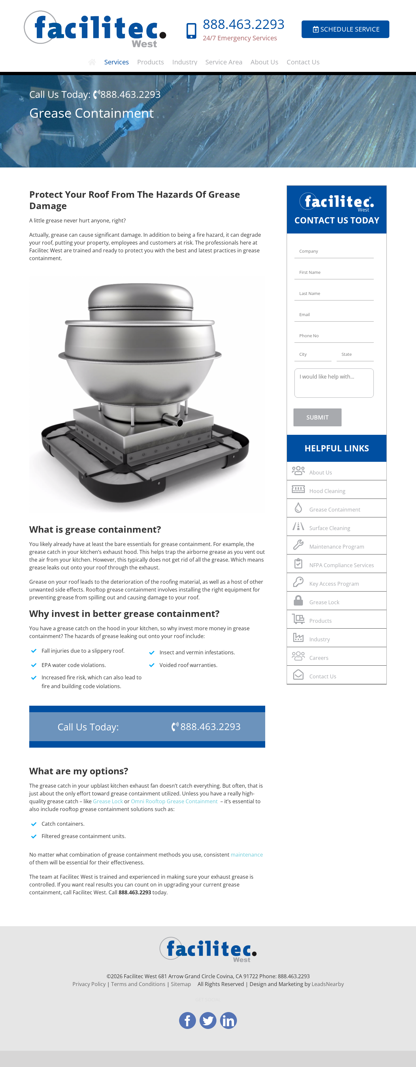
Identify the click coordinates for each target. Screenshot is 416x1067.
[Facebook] (187, 1020)
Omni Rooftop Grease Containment (174, 801)
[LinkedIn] (228, 1020)
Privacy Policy (89, 984)
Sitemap (181, 984)
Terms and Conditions (138, 984)
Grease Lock (108, 801)
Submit (317, 417)
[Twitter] (208, 1020)
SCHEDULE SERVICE (350, 29)
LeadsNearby (328, 984)
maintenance (247, 854)
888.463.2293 (244, 24)
